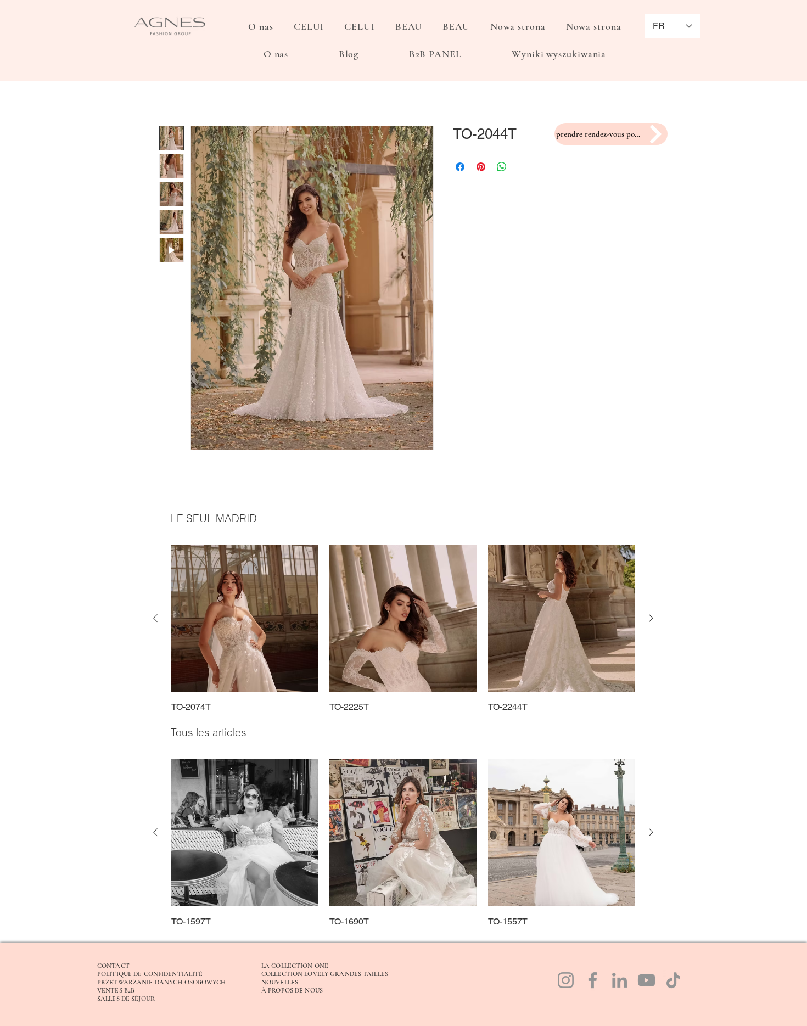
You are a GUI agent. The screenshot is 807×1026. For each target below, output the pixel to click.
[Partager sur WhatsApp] (501, 166)
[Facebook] (592, 980)
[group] (403, 629)
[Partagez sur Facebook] (460, 166)
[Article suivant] (651, 618)
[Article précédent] (155, 618)
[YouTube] (646, 980)
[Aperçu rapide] (244, 618)
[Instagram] (565, 980)
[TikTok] (673, 980)
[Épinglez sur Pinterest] (480, 166)
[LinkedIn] (619, 980)
